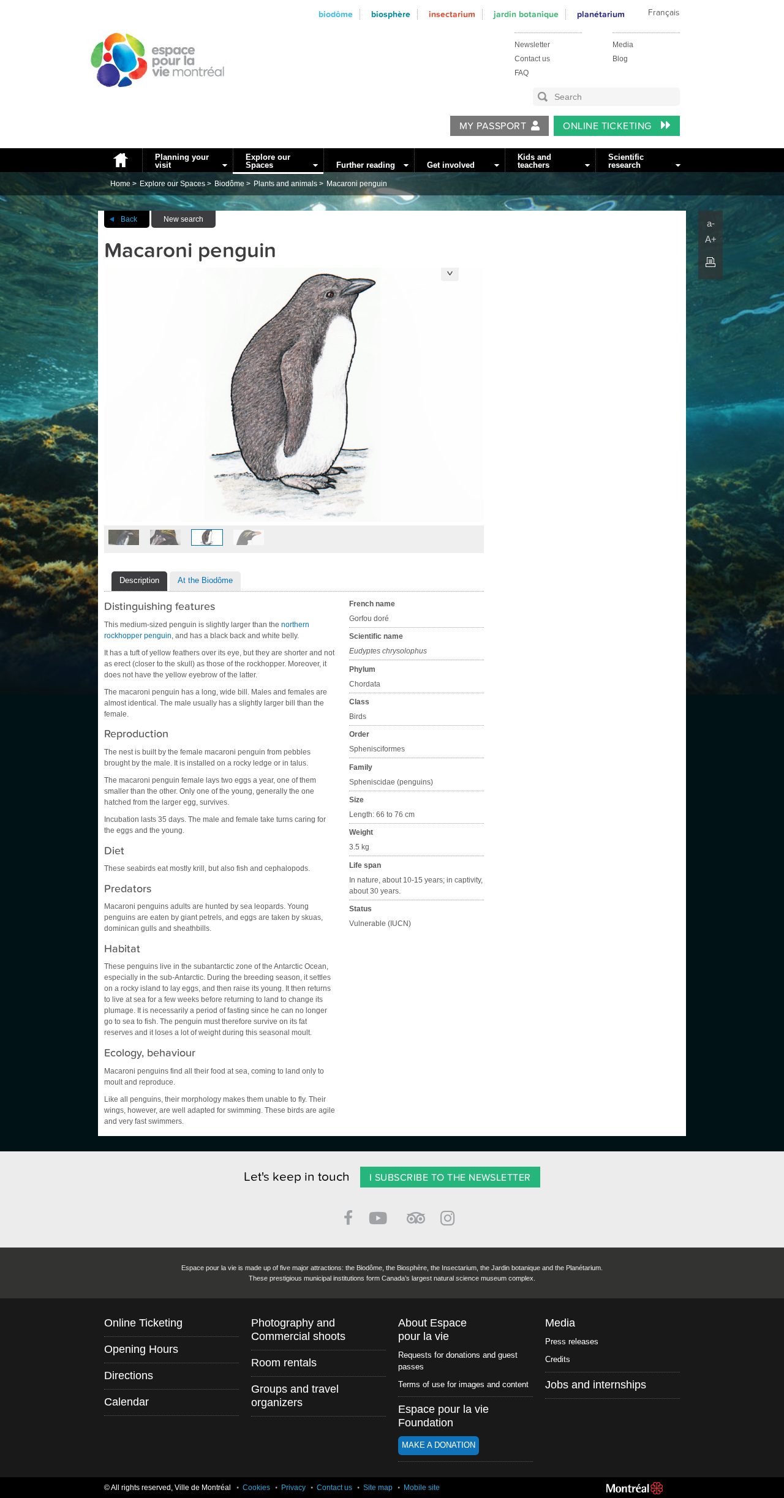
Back (129, 219)
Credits (557, 1359)
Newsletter (532, 44)
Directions (128, 1375)
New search (183, 219)
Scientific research (626, 161)
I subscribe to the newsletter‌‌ (450, 1178)
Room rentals (284, 1363)
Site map (378, 1487)
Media (622, 44)
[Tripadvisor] (416, 1213)
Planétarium (601, 14)
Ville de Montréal (634, 1488)
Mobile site (422, 1487)
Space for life (153, 98)
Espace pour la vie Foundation (443, 1416)
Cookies (256, 1487)
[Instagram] (449, 1216)
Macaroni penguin (356, 183)
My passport (492, 126)
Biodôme (335, 14)
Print (710, 262)
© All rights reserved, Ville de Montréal (167, 1487)
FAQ (521, 73)
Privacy (293, 1487)
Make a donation (438, 1445)
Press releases (571, 1341)
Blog (620, 59)
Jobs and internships (595, 1385)
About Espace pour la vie (432, 1329)
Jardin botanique (526, 14)
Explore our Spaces (268, 161)
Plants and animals (285, 183)
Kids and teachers (534, 161)
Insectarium (452, 14)
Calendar (126, 1402)
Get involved (451, 165)
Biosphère (390, 14)
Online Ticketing (608, 126)
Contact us (532, 59)
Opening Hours (141, 1349)
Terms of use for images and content (463, 1384)
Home (120, 160)
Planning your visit (182, 161)
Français (663, 13)
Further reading (365, 165)
